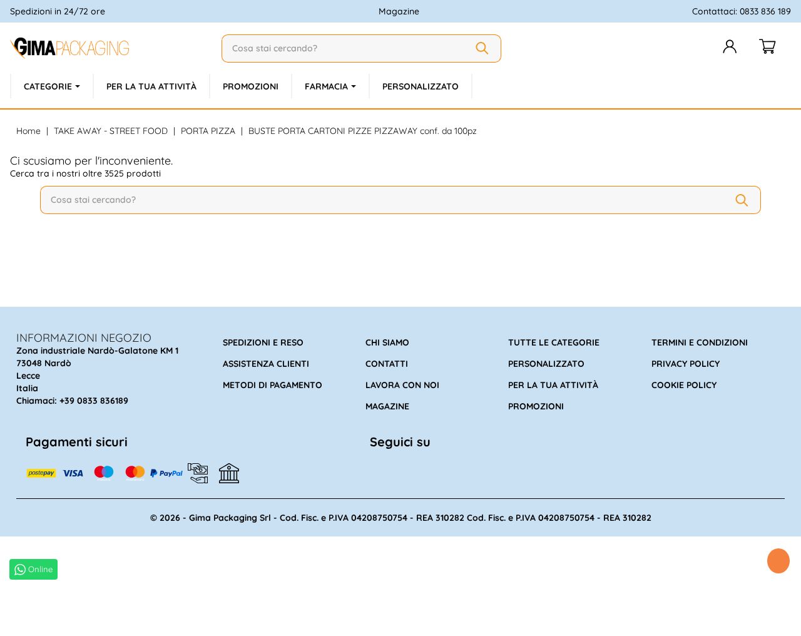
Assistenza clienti (266, 363)
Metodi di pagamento (272, 385)
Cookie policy (684, 385)
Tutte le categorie (553, 342)
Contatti (386, 363)
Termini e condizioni (699, 342)
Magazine (399, 11)
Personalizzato (546, 363)
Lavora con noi (402, 385)
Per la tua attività (553, 385)
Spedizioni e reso (263, 342)
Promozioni (536, 406)
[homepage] (111, 48)
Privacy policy (685, 363)
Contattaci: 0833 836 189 (741, 11)
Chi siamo (387, 342)
